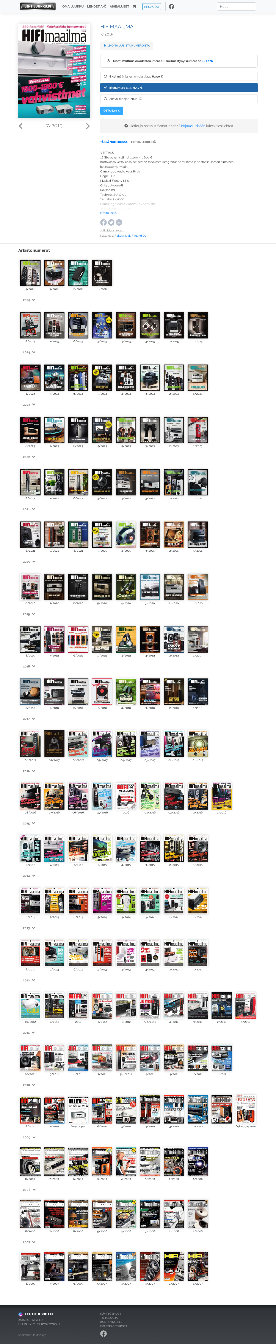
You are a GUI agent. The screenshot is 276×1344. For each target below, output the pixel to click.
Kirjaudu (151, 6)
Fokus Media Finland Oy (130, 235)
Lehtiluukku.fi (39, 1314)
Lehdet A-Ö (96, 6)
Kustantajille (111, 1322)
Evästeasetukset (113, 1326)
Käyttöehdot (110, 1313)
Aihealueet (119, 6)
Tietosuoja (109, 1317)
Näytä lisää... (109, 212)
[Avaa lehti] (30, 271)
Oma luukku (73, 6)
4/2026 (207, 61)
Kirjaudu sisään (193, 126)
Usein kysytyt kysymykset (39, 1324)
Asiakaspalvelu (30, 1320)
